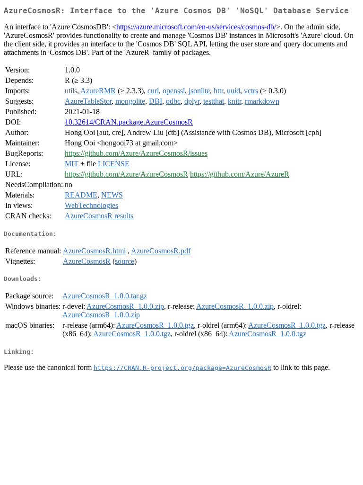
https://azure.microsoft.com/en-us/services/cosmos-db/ (196, 27)
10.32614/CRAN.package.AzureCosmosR (129, 122)
